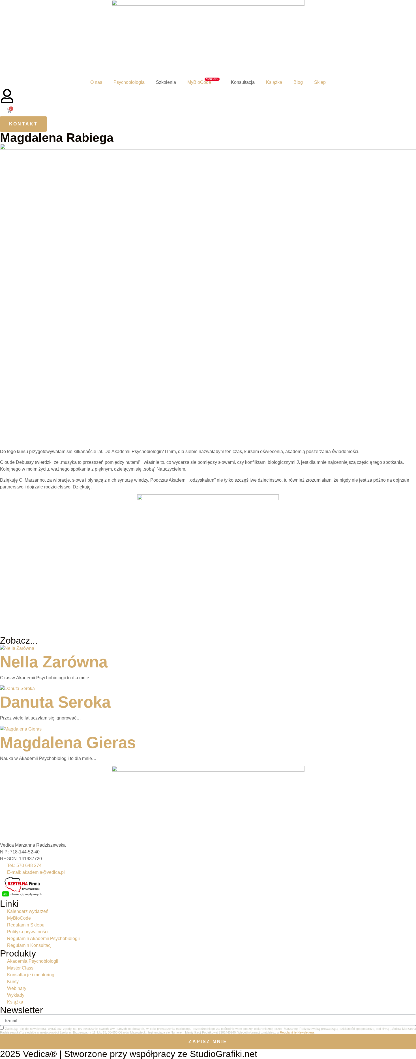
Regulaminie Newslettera (297, 1032)
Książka (274, 82)
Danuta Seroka (55, 702)
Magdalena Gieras (68, 742)
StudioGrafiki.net (223, 1054)
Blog (298, 82)
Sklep (320, 82)
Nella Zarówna (54, 662)
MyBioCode (202, 81)
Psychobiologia (129, 82)
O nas (96, 82)
